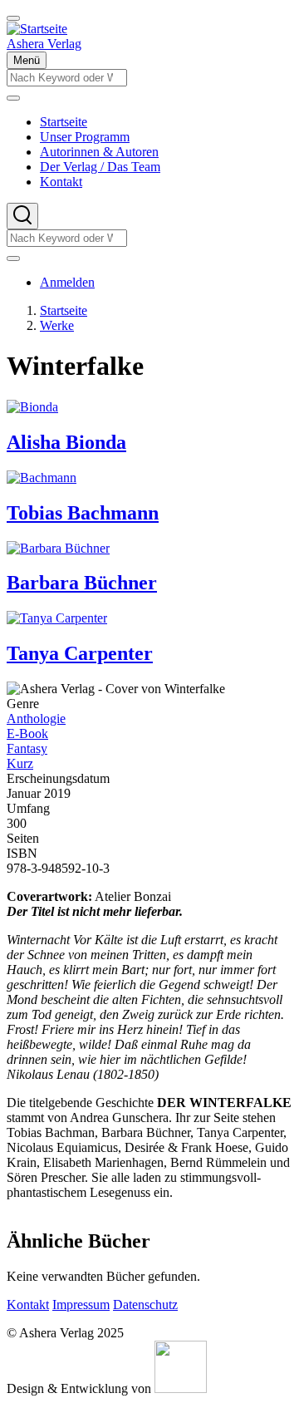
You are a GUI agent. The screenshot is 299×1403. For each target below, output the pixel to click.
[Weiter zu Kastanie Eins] (180, 1388)
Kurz (20, 763)
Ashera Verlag (44, 44)
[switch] (13, 18)
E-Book (27, 733)
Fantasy (27, 748)
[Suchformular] (22, 216)
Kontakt (28, 1304)
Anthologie (36, 718)
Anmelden (67, 282)
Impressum (81, 1304)
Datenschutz (145, 1304)
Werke (57, 325)
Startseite (63, 310)
